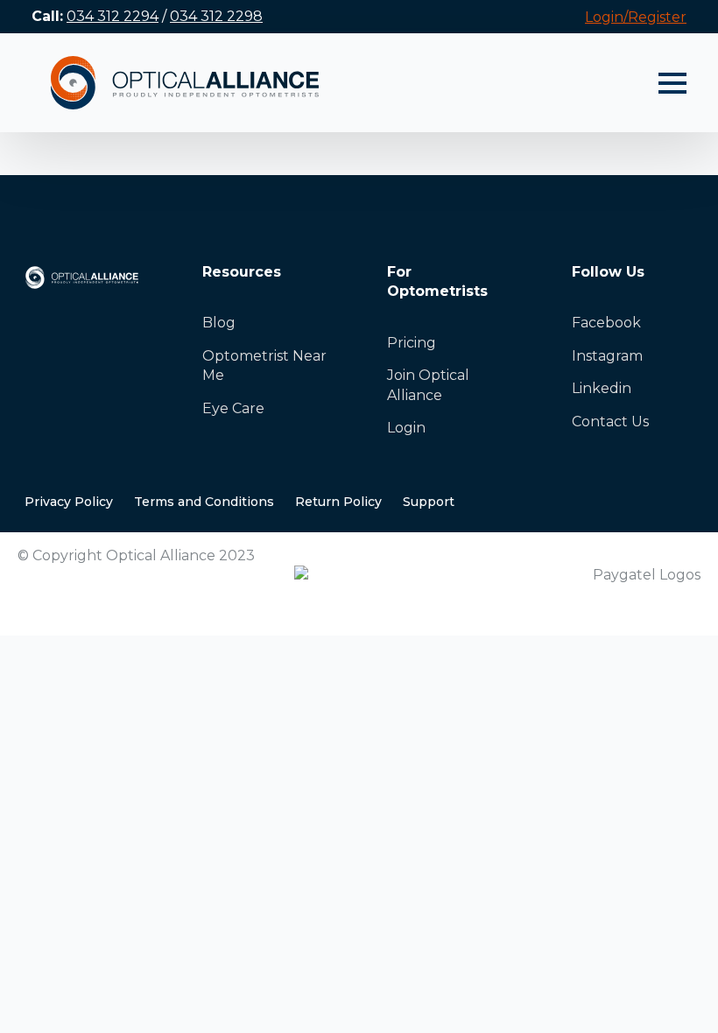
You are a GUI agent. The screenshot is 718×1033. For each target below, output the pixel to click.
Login (406, 427)
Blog (219, 322)
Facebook (606, 322)
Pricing (411, 342)
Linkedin (601, 388)
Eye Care (233, 408)
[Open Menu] (672, 83)
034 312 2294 (112, 16)
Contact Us (610, 421)
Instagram (607, 356)
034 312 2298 (216, 16)
